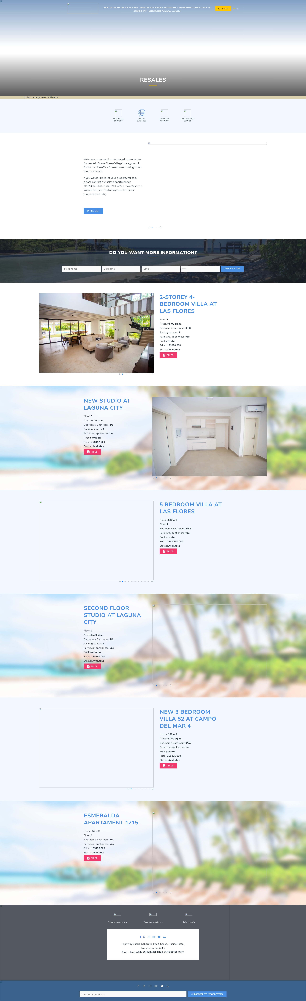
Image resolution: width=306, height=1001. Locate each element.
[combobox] (184, 269)
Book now (223, 8)
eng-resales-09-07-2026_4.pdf (92, 858)
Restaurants (156, 7)
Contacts (205, 7)
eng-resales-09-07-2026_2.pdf (92, 452)
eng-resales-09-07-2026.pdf (93, 211)
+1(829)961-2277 (174, 952)
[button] (149, 227)
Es (238, 8)
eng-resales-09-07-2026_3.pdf (168, 355)
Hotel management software (41, 97)
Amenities (144, 7)
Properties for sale (123, 7)
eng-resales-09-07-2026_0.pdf (92, 666)
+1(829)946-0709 (140, 11)
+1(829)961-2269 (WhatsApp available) (164, 11)
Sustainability (171, 7)
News (197, 7)
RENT (136, 7)
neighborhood (186, 7)
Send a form (232, 268)
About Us (108, 7)
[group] (207, 183)
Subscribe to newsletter (207, 994)
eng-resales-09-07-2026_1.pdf (168, 551)
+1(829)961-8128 (153, 952)
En (234, 8)
